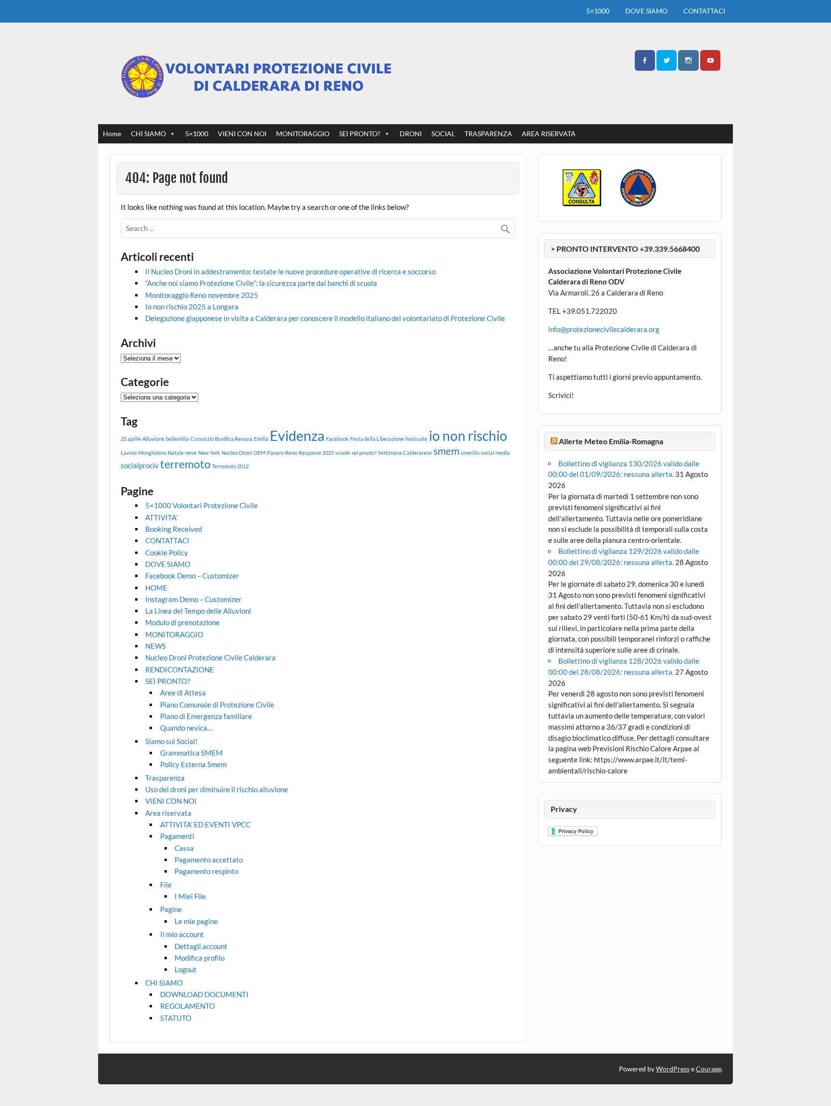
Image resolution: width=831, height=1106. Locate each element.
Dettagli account (201, 946)
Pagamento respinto (207, 871)
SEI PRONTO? (359, 133)
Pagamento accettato (209, 859)
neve (191, 453)
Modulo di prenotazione (182, 622)
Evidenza (297, 435)
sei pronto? (364, 453)
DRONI (411, 133)
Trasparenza (165, 777)
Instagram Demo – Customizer (193, 599)
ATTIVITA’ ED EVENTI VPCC (205, 824)
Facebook (337, 439)
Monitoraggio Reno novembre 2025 (201, 295)
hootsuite (416, 439)
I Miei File (190, 896)
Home (112, 133)
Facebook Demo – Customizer (192, 575)
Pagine (171, 909)
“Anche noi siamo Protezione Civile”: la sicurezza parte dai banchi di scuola (261, 283)
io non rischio (468, 435)
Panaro (275, 453)
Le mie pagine (196, 921)
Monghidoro (152, 453)
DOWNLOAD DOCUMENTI (204, 994)
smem (446, 451)
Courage (708, 1069)
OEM (259, 453)
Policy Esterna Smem (193, 764)
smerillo (470, 453)
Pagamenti (177, 836)
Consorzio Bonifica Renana (221, 439)
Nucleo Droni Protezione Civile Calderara (210, 657)
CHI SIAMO (148, 133)
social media (495, 453)
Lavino (129, 453)
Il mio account (182, 934)
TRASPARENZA (488, 133)
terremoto (185, 464)
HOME (156, 587)
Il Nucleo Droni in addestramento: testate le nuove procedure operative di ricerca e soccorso (290, 271)
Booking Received (173, 529)
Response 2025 (316, 453)
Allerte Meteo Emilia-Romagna (611, 441)
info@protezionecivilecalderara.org (603, 329)
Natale (176, 453)
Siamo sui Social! (171, 741)
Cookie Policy (166, 552)
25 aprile (131, 439)
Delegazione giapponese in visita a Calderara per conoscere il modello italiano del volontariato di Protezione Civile (325, 318)
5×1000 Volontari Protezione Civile (201, 505)
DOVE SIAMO (646, 11)
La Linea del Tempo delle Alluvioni (198, 610)
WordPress (673, 1069)
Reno (291, 453)
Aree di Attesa (183, 692)
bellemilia (177, 439)
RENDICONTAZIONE (179, 669)
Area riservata (168, 813)
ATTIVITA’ (161, 517)
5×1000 (597, 11)
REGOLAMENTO (187, 1006)
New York (209, 453)
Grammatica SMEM (191, 752)
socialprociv (140, 466)
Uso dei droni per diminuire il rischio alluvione (216, 789)
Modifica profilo (200, 957)
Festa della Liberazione (377, 439)
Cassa (184, 848)
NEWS (155, 646)
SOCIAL (443, 133)
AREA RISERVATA (549, 133)
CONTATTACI (704, 11)
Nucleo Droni (237, 453)
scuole (342, 453)
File (166, 884)
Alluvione (153, 439)
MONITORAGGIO (302, 133)
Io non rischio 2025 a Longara (192, 306)
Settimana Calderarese (405, 453)
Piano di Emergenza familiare (206, 716)
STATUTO (175, 1018)
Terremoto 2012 (230, 466)
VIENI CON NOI (242, 133)
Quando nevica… (186, 727)
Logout (186, 969)
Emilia (261, 439)
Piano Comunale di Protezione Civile (217, 704)
